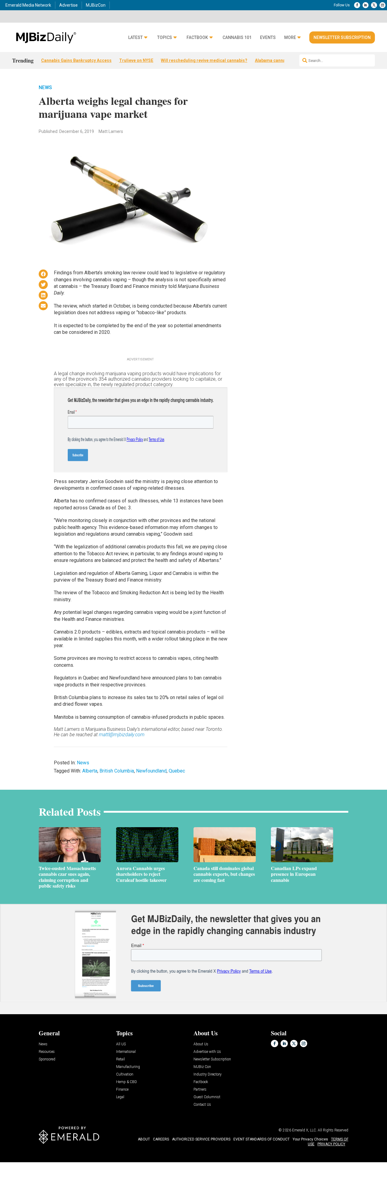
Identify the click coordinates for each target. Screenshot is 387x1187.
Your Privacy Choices (310, 1139)
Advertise (68, 5)
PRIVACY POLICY (331, 1144)
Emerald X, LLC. (304, 1130)
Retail (120, 1059)
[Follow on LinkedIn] (366, 5)
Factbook (197, 37)
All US (121, 1044)
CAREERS (161, 1139)
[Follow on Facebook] (357, 5)
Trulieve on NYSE (136, 60)
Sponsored (47, 1059)
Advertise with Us (207, 1052)
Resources (47, 1052)
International (126, 1052)
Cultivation (124, 1074)
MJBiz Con (202, 1067)
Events (268, 37)
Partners (200, 1090)
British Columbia (116, 771)
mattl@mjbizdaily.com (122, 734)
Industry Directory (208, 1074)
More (290, 37)
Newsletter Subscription (342, 37)
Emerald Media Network (28, 5)
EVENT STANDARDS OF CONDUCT (261, 1139)
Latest (135, 37)
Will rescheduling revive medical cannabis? (204, 60)
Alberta (89, 771)
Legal (120, 1097)
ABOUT (144, 1139)
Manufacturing (128, 1067)
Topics (164, 37)
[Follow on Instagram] (382, 5)
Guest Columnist (207, 1097)
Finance (122, 1090)
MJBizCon (96, 5)
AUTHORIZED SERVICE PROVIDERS (201, 1139)
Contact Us (202, 1105)
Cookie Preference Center (61, 1163)
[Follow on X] (374, 5)
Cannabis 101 (237, 37)
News (45, 87)
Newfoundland (151, 771)
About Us (201, 1044)
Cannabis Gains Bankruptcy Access (76, 60)
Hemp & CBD (126, 1082)
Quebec (177, 771)
